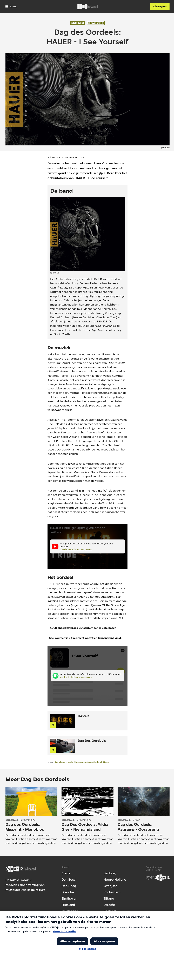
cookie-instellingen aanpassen (76, 549)
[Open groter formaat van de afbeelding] (87, 234)
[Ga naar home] (87, 6)
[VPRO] (158, 877)
